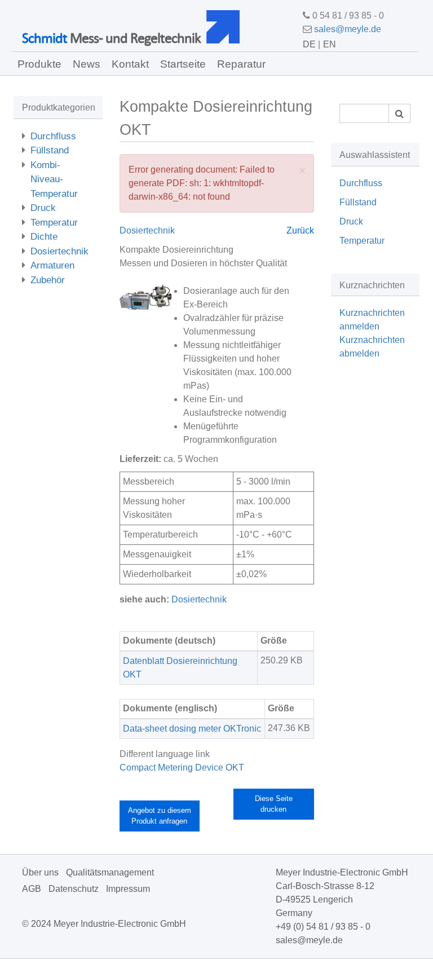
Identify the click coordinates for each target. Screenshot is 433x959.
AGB (31, 889)
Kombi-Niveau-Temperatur (54, 179)
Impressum (128, 889)
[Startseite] (227, 26)
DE (309, 44)
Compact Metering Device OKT (182, 767)
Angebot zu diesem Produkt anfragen (159, 816)
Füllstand (49, 150)
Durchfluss (53, 136)
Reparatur (241, 64)
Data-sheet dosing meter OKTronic (192, 728)
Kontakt (130, 64)
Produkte (39, 64)
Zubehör (47, 280)
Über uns (40, 872)
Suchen (399, 113)
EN (329, 44)
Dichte (44, 236)
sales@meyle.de (347, 29)
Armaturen (52, 265)
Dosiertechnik (59, 251)
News (86, 64)
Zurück (300, 230)
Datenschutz (73, 889)
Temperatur (54, 222)
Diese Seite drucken (274, 804)
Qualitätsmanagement (110, 872)
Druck (43, 208)
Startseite (183, 64)
